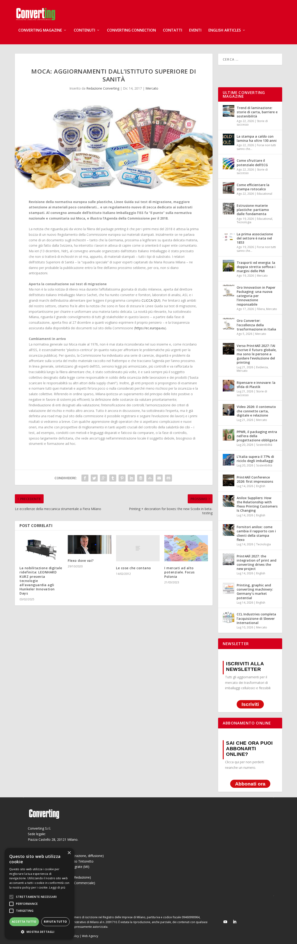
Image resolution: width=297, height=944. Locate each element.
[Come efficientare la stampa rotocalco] (228, 188)
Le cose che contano (133, 568)
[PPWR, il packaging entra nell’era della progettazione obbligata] (228, 435)
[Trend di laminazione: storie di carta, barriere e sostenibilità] (228, 111)
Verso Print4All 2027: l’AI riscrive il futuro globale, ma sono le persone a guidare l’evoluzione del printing (257, 354)
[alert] (39, 893)
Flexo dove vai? (81, 560)
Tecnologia (244, 222)
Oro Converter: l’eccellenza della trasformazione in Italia (256, 324)
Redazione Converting (102, 88)
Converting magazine (40, 30)
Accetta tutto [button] (24, 922)
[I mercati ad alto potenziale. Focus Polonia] (186, 548)
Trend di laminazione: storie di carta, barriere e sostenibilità (257, 112)
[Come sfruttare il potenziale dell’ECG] (228, 163)
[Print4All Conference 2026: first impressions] (228, 480)
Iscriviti (250, 704)
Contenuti (84, 30)
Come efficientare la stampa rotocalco (253, 187)
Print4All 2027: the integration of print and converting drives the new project (256, 562)
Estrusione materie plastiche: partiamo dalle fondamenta (253, 209)
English (260, 486)
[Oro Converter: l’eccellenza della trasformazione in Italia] (228, 324)
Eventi (195, 30)
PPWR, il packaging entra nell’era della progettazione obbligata (257, 436)
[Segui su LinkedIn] (234, 921)
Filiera (261, 309)
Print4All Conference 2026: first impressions (255, 479)
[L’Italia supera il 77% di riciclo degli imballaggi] (228, 460)
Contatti (172, 30)
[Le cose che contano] (138, 548)
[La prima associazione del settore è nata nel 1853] (228, 237)
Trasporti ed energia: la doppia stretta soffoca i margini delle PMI (256, 266)
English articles (224, 30)
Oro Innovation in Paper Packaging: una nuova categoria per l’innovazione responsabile (256, 296)
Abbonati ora (250, 783)
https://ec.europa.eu (150, 328)
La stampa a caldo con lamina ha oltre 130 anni (257, 138)
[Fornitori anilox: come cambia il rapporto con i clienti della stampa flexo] (228, 530)
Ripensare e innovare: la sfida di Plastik (256, 384)
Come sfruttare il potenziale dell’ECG (252, 162)
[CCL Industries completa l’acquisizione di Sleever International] (228, 617)
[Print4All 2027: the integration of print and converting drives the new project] (228, 559)
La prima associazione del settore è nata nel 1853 (255, 238)
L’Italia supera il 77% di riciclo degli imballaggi (255, 458)
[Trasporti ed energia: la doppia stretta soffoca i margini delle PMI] (228, 266)
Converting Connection (131, 30)
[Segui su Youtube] (225, 921)
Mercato (151, 88)
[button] (39, 932)
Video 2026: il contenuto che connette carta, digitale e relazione (256, 410)
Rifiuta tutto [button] (55, 922)
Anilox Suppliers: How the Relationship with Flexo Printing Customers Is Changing (257, 504)
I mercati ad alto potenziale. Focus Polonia (179, 572)
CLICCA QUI (150, 300)
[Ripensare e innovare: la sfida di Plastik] (228, 385)
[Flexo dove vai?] (89, 544)
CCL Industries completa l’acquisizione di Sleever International (256, 618)
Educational (264, 194)
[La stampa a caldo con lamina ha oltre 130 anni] (228, 139)
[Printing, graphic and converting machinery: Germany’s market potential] (228, 588)
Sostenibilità (264, 445)
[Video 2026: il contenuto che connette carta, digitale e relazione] (228, 410)
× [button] (69, 853)
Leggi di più (57, 887)
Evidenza (262, 367)
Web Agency (90, 936)
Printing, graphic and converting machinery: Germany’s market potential (255, 591)
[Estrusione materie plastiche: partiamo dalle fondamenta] (228, 208)
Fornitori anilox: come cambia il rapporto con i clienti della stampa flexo (256, 533)
